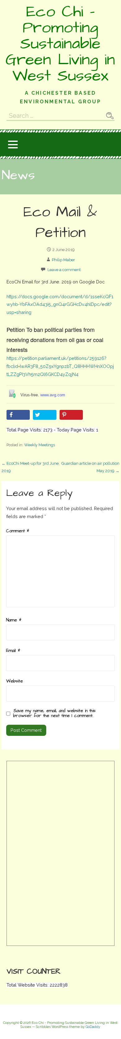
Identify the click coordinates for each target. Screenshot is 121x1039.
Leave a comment (64, 269)
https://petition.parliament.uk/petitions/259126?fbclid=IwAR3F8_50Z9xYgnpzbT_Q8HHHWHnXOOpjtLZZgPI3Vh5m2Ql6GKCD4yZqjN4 (60, 366)
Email (13, 651)
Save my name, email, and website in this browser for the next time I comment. (54, 713)
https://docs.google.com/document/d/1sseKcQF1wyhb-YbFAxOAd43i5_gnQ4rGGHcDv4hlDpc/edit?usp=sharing (60, 304)
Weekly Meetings (39, 445)
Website (14, 681)
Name (13, 620)
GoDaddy (93, 1027)
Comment (17, 531)
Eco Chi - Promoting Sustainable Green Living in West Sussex (60, 44)
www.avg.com (52, 395)
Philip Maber (63, 260)
